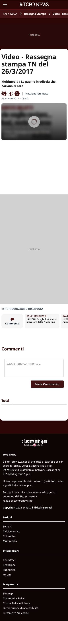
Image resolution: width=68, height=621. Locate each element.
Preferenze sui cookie (16, 613)
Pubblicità (9, 569)
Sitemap (8, 593)
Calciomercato (11, 531)
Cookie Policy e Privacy (16, 603)
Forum (7, 574)
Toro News (10, 14)
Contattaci (9, 560)
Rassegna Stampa (35, 13)
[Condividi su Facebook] (10, 93)
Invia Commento (47, 384)
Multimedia (10, 541)
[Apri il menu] (5, 4)
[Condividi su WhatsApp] (4, 93)
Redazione (9, 565)
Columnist (9, 536)
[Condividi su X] (17, 93)
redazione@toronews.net (18, 500)
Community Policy (13, 598)
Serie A (7, 526)
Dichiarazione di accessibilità (20, 608)
